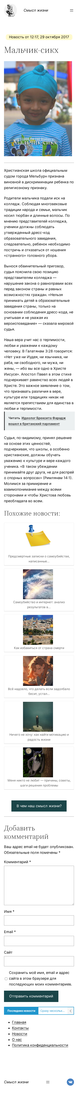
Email (10, 932)
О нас (17, 1039)
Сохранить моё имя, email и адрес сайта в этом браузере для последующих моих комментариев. (40, 978)
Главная (19, 1022)
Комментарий (17, 862)
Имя (9, 911)
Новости (19, 1034)
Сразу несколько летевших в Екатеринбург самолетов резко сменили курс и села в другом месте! (53, 1010)
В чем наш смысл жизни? (39, 806)
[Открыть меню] (71, 10)
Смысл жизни (36, 10)
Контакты (20, 1028)
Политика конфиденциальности (40, 1045)
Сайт (8, 952)
